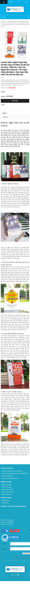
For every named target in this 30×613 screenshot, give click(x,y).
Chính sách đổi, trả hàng (7, 492)
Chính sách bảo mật (6, 487)
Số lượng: (3, 91)
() (26, 2)
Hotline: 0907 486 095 (6, 476)
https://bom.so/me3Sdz (7, 520)
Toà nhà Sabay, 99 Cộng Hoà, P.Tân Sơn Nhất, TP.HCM (14, 473)
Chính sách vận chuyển (7, 489)
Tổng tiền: (3, 96)
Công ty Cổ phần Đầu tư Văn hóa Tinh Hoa (11, 471)
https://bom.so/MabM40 (7, 522)
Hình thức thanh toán (6, 494)
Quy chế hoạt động (6, 484)
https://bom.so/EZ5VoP (7, 524)
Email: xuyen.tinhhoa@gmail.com (9, 478)
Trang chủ (3, 21)
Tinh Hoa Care (5, 503)
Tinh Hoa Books (5, 500)
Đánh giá (5, 117)
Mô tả (4, 113)
